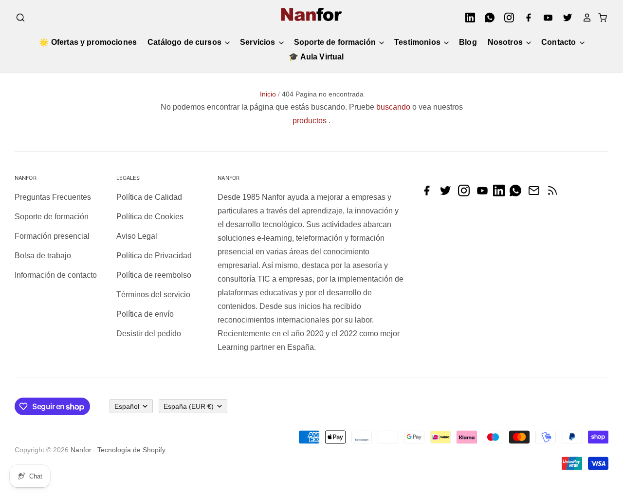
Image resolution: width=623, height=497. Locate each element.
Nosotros (506, 42)
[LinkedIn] (467, 17)
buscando (393, 107)
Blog (468, 42)
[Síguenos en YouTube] (484, 194)
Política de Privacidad (154, 255)
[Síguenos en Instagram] (466, 194)
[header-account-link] (584, 17)
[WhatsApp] (487, 17)
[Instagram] (506, 17)
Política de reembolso (153, 275)
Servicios (258, 42)
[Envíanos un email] (536, 194)
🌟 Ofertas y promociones (88, 42)
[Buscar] (20, 17)
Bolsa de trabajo (43, 255)
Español (126, 406)
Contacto (559, 42)
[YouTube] (545, 17)
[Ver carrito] (599, 17)
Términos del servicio (153, 294)
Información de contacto (56, 275)
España (189, 406)
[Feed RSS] (555, 194)
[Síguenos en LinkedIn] (501, 194)
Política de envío (145, 314)
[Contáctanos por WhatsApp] (518, 194)
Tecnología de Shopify (131, 450)
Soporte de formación (336, 42)
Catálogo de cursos (185, 42)
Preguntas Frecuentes (53, 197)
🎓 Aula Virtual (316, 57)
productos (310, 120)
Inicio (268, 94)
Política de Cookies (149, 216)
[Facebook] (525, 17)
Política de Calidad (149, 197)
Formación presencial (52, 236)
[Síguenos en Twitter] (448, 194)
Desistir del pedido (148, 333)
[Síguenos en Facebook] (429, 194)
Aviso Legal (136, 236)
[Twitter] (564, 17)
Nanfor (81, 450)
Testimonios (418, 42)
